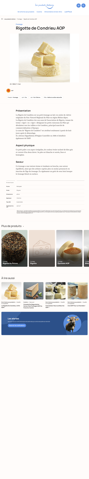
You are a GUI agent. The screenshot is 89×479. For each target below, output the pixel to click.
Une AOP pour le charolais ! (76, 306)
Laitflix (68, 11)
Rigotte (33, 263)
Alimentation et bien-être (53, 12)
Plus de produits (12, 226)
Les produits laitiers (9, 19)
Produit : (13, 97)
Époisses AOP (63, 263)
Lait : (24, 97)
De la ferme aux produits (26, 12)
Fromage (19, 19)
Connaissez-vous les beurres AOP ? (55, 306)
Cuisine (39, 12)
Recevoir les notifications (17, 325)
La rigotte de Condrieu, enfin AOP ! (10, 306)
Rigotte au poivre (10, 263)
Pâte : (53, 97)
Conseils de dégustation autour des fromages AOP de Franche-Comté (32, 306)
